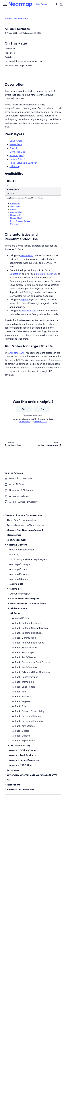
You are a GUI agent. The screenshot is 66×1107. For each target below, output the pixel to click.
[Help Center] (28, 4)
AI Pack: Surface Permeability (23, 501)
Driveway (15, 166)
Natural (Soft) (17, 155)
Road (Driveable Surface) (23, 162)
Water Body (16, 144)
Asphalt (14, 148)
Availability (10, 57)
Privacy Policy (24, 422)
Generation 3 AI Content (21, 490)
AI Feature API (17, 352)
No (42, 409)
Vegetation (15, 273)
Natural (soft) (15, 215)
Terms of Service (40, 422)
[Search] (56, 4)
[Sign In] (61, 4)
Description (10, 48)
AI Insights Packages (19, 496)
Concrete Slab (17, 151)
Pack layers (10, 52)
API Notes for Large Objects (18, 65)
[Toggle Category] (3, 515)
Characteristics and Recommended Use (24, 61)
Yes (23, 409)
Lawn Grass (16, 140)
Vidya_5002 (12, 33)
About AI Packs (16, 484)
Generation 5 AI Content (21, 478)
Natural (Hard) (17, 159)
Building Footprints (46, 273)
